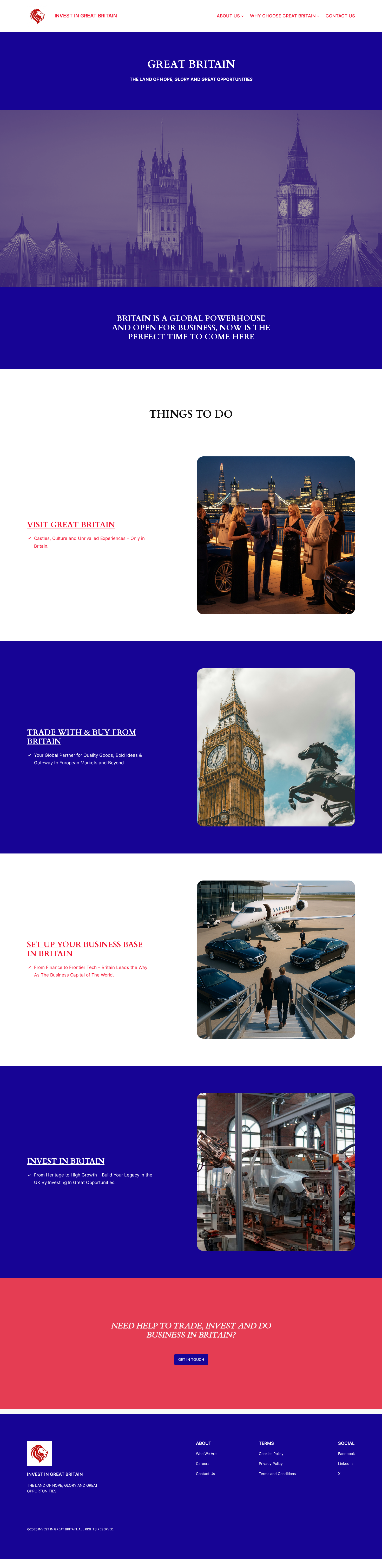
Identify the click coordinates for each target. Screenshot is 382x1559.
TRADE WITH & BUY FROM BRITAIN (81, 737)
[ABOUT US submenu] (242, 16)
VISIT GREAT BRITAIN (71, 525)
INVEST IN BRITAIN (65, 1161)
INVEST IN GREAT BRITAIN (86, 15)
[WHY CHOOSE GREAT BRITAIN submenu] (318, 16)
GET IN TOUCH (191, 1359)
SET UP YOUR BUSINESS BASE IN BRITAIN (85, 949)
